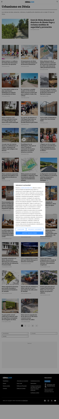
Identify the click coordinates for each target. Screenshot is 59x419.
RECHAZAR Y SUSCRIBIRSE (35, 229)
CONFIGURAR (20, 229)
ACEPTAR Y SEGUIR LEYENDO (29, 233)
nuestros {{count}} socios (26, 187)
